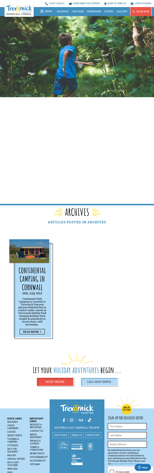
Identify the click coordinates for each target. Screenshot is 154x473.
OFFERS (109, 11)
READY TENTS (14, 435)
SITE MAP (35, 464)
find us (117, 3)
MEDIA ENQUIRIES (36, 436)
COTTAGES (12, 445)
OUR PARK (78, 11)
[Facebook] (64, 420)
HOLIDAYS (63, 11)
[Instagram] (72, 420)
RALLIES (11, 455)
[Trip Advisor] (81, 420)
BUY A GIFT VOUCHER (13, 464)
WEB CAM (12, 468)
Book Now (142, 11)
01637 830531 (57, 3)
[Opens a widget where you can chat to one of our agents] (142, 467)
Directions (93, 435)
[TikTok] (89, 420)
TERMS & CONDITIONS (36, 448)
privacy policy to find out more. (127, 463)
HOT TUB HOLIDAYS (12, 450)
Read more (31, 331)
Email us (77, 435)
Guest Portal (143, 3)
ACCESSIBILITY (38, 460)
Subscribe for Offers (86, 3)
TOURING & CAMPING (13, 440)
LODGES (11, 431)
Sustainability (39, 457)
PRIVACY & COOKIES (35, 442)
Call (99, 381)
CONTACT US (36, 430)
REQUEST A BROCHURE (36, 426)
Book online (55, 381)
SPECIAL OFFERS (16, 458)
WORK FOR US (37, 453)
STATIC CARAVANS (12, 427)
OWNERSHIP (94, 11)
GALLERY (122, 11)
